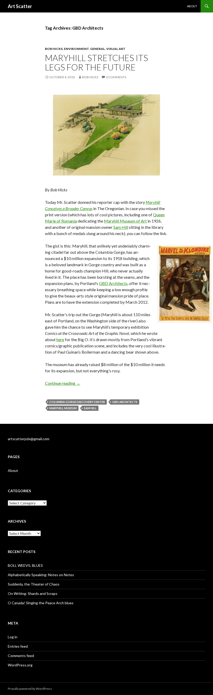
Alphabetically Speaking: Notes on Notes (41, 575)
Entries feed (18, 646)
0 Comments (116, 77)
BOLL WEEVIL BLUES (25, 565)
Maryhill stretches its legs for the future (96, 62)
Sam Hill (120, 227)
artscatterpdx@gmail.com (28, 439)
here (60, 339)
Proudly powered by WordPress (30, 689)
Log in (12, 637)
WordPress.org (20, 665)
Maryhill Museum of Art (125, 220)
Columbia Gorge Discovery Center (77, 402)
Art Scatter (20, 6)
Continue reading (62, 383)
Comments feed (21, 655)
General (97, 49)
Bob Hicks (54, 49)
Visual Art (115, 49)
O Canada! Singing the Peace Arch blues (41, 603)
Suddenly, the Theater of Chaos (33, 584)
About (192, 6)
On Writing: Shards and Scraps (32, 593)
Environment (76, 49)
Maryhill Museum (63, 408)
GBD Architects (113, 283)
